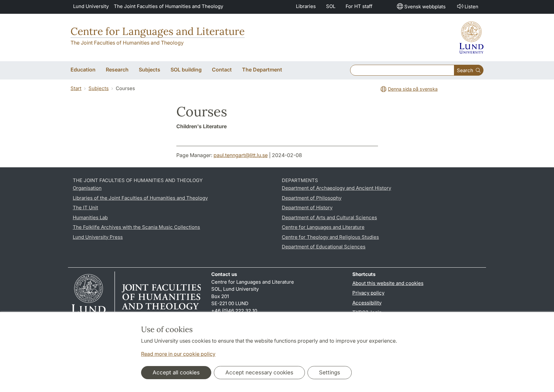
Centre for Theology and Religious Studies (330, 237)
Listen (471, 7)
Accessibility (367, 303)
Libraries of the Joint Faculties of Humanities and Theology (140, 198)
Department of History (307, 207)
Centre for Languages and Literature (158, 31)
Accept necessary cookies (259, 372)
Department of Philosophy (311, 198)
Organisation (87, 188)
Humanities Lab (90, 217)
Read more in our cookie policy (178, 354)
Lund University (91, 6)
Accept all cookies (176, 372)
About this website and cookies (388, 283)
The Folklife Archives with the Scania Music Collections (136, 227)
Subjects (98, 88)
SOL (330, 6)
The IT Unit (85, 207)
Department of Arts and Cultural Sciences (329, 217)
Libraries (306, 6)
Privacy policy (368, 293)
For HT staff (359, 6)
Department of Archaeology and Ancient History (336, 188)
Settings (329, 372)
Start (76, 88)
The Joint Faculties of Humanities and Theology (168, 6)
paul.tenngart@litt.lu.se (241, 155)
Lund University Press (98, 237)
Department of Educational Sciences (323, 247)
